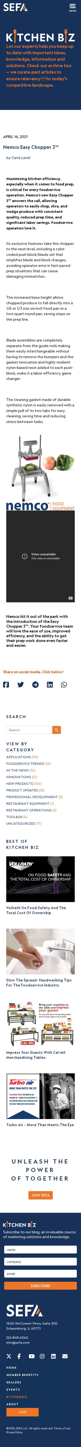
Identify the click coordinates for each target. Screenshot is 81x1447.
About (12, 1404)
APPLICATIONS (22, 757)
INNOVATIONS (21, 777)
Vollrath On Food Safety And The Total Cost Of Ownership (36, 910)
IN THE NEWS (21, 770)
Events (13, 1389)
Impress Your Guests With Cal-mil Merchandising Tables (35, 1055)
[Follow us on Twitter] (9, 1356)
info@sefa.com (17, 1342)
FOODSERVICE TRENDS (28, 764)
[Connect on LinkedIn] (53, 1356)
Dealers (13, 1382)
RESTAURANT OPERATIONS (31, 810)
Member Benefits (22, 1375)
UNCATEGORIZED (24, 823)
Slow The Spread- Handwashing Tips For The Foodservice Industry (39, 982)
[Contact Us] (65, 1356)
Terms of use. (62, 1428)
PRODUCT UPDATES (25, 790)
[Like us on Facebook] (19, 1356)
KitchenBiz (16, 1397)
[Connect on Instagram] (42, 1356)
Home (11, 1367)
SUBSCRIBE (40, 1286)
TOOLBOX (16, 817)
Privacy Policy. (14, 1432)
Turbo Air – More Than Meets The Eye (40, 1125)
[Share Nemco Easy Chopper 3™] (6, 684)
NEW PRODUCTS (24, 783)
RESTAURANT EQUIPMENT (30, 803)
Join (23, 1412)
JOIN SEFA (40, 1195)
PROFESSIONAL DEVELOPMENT (34, 797)
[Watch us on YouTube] (32, 1356)
